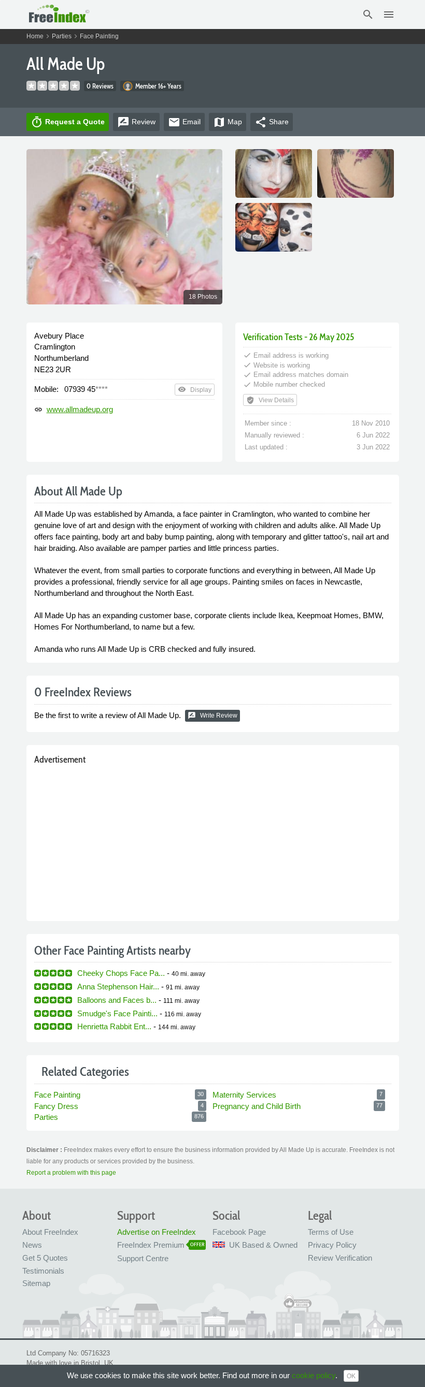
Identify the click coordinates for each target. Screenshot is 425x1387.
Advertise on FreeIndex (156, 1232)
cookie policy (313, 1375)
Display (194, 389)
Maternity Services (244, 1094)
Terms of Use (330, 1232)
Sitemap (36, 1283)
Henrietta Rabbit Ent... (114, 1026)
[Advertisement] (212, 840)
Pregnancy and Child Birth (256, 1106)
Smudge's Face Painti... (117, 1013)
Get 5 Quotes (45, 1257)
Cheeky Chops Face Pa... (121, 973)
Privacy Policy (332, 1244)
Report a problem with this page (71, 1172)
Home (35, 36)
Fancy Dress (56, 1106)
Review (136, 122)
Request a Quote (68, 122)
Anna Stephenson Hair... (118, 986)
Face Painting (99, 36)
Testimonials (43, 1270)
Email (184, 122)
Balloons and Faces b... (117, 1000)
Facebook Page (239, 1232)
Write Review (212, 715)
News (32, 1244)
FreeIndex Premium (151, 1244)
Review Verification (340, 1257)
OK (351, 1376)
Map (227, 122)
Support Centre (142, 1258)
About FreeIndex (50, 1232)
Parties (62, 36)
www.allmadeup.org (80, 409)
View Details (270, 400)
